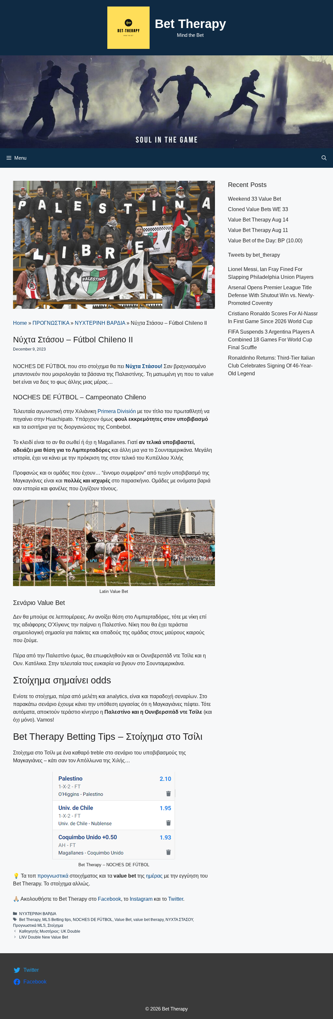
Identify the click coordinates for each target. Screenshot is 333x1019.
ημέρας (155, 876)
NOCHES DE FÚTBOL (93, 919)
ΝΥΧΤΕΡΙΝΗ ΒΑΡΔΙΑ (100, 323)
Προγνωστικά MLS (29, 925)
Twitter (175, 899)
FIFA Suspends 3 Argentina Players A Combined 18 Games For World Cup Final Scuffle (271, 339)
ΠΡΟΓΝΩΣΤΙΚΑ (51, 323)
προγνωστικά (52, 876)
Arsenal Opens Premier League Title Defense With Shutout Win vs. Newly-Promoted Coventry (271, 295)
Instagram (141, 899)
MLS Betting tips (56, 919)
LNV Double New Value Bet (43, 937)
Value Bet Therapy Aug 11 (258, 230)
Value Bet (122, 919)
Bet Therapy (190, 24)
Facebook (109, 899)
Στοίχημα (55, 925)
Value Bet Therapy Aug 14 (258, 219)
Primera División (117, 411)
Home (20, 323)
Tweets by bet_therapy (254, 255)
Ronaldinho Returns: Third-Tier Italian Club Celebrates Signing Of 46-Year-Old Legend (271, 365)
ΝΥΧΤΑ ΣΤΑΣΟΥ (179, 919)
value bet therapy (148, 919)
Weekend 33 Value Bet (254, 199)
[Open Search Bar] (324, 158)
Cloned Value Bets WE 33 (258, 209)
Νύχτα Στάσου (143, 366)
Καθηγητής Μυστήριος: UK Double (49, 931)
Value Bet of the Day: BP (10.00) (265, 240)
